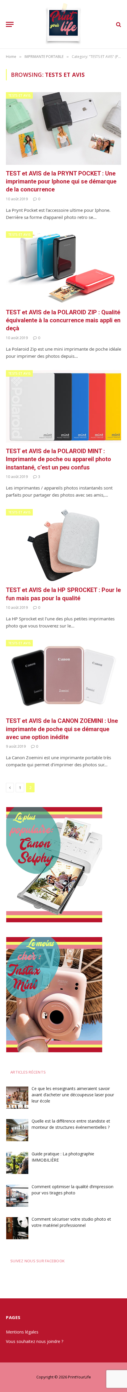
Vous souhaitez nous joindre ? (34, 1341)
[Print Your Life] (63, 24)
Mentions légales (22, 1332)
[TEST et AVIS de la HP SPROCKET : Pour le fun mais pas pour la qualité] (63, 545)
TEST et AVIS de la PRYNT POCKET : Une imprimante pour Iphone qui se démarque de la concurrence (61, 181)
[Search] (118, 24)
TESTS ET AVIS (19, 95)
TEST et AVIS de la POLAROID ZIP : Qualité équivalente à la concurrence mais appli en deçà (63, 320)
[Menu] (10, 24)
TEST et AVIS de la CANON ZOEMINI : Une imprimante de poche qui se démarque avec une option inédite (62, 728)
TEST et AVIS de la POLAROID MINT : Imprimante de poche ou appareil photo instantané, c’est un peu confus (58, 459)
